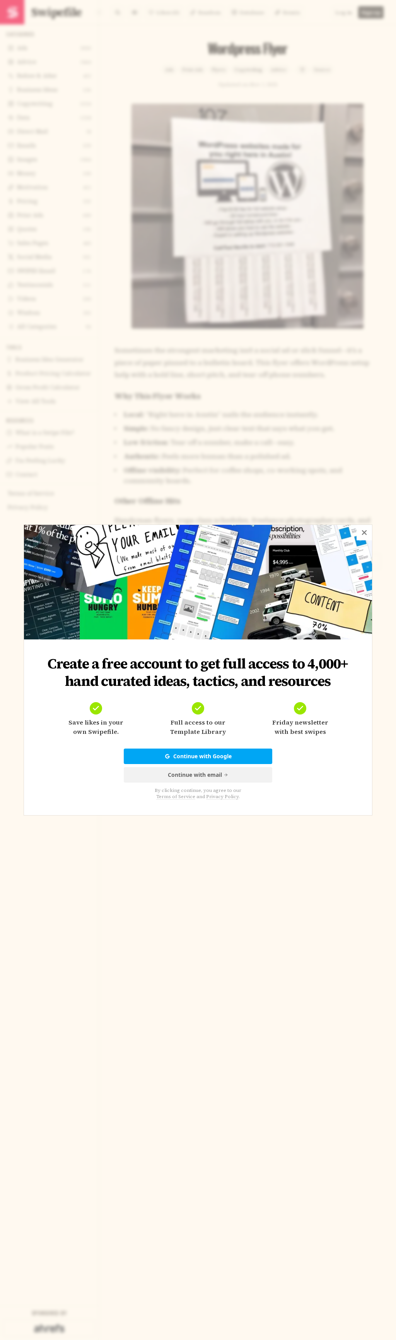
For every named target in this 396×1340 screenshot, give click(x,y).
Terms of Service (175, 796)
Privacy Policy (222, 796)
